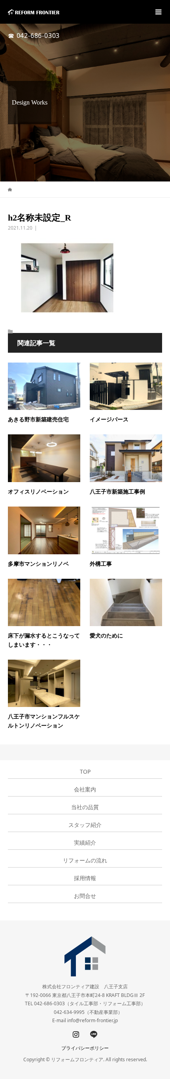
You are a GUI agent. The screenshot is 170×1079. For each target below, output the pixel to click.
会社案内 (85, 789)
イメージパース (109, 420)
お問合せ (85, 896)
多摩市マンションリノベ (38, 564)
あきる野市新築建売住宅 (38, 420)
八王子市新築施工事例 (117, 492)
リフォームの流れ (85, 860)
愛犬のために (106, 636)
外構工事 (101, 564)
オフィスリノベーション (38, 492)
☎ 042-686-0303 (34, 35)
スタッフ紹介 (85, 825)
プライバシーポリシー (85, 1048)
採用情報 (85, 878)
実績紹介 (85, 842)
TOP (85, 771)
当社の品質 (85, 807)
